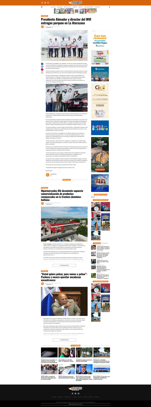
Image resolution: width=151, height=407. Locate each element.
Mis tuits (93, 196)
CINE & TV (80, 6)
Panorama (59, 6)
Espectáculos (67, 6)
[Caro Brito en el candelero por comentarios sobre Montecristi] (95, 226)
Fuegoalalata (48, 27)
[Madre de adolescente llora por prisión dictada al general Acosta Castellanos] (105, 226)
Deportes (97, 6)
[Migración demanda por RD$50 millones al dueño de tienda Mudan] (105, 216)
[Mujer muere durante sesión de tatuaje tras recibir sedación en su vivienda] (95, 206)
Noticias (53, 6)
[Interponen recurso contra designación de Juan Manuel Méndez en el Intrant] (105, 206)
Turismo (75, 6)
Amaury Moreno (79, 404)
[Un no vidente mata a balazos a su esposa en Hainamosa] (95, 216)
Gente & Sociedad (88, 6)
